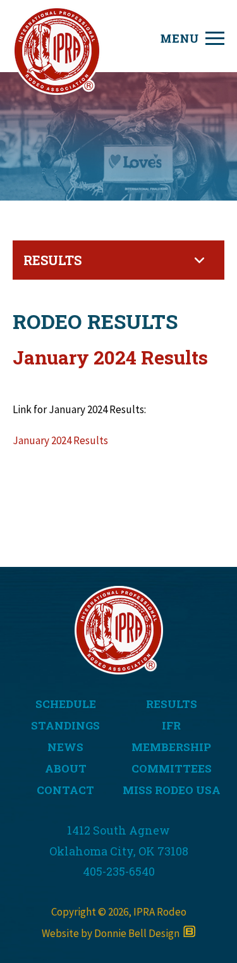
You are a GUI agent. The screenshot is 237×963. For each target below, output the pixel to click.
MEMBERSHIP (171, 747)
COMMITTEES (171, 768)
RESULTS (171, 704)
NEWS (65, 747)
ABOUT (66, 768)
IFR (171, 725)
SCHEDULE (65, 704)
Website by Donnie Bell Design (112, 933)
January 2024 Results (60, 440)
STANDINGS (65, 725)
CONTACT (65, 790)
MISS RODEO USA (172, 790)
